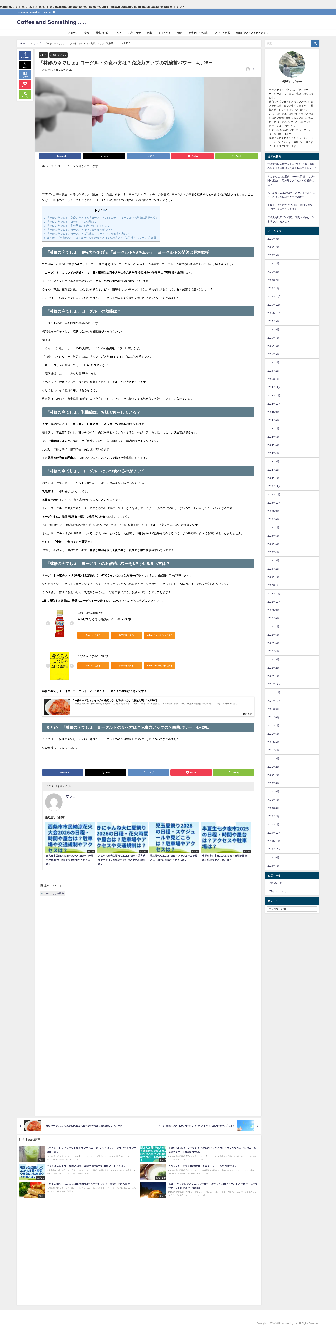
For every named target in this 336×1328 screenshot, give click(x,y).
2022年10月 (274, 602)
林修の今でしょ (58, 55)
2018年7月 (273, 865)
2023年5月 (273, 544)
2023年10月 (274, 503)
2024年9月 (273, 412)
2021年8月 (273, 717)
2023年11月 (273, 494)
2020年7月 (273, 775)
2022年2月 (273, 667)
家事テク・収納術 (198, 32)
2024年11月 (273, 395)
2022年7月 (273, 626)
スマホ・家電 (222, 32)
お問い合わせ (274, 883)
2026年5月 (273, 255)
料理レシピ (102, 32)
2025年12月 (274, 296)
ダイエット (165, 32)
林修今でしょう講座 (53, 893)
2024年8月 (273, 420)
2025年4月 (273, 362)
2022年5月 (273, 643)
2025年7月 (273, 337)
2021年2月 (273, 766)
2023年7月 (273, 527)
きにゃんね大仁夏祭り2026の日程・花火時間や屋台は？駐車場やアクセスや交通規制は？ (291, 180)
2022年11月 (273, 593)
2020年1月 (273, 824)
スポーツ (73, 32)
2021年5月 (273, 742)
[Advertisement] (148, 182)
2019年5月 (273, 857)
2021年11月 (273, 692)
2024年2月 (273, 469)
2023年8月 (273, 519)
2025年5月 (273, 354)
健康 (179, 32)
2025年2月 (273, 370)
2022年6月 (273, 635)
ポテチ (255, 69)
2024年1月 (273, 478)
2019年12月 (274, 833)
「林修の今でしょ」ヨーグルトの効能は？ (70, 221)
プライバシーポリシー (279, 891)
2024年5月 (273, 445)
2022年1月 (273, 676)
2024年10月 (274, 404)
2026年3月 (273, 272)
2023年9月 (273, 511)
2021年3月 (273, 758)
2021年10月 (274, 701)
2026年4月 (273, 263)
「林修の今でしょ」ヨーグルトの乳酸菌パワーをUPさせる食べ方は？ (86, 233)
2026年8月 (273, 238)
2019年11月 (273, 841)
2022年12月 (274, 585)
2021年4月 (273, 750)
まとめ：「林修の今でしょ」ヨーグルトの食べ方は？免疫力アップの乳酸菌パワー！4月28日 (100, 237)
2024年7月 (273, 428)
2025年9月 (273, 321)
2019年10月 (274, 849)
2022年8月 (273, 618)
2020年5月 (273, 791)
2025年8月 (273, 329)
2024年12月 (274, 387)
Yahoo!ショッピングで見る (160, 635)
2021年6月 (273, 734)
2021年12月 (274, 684)
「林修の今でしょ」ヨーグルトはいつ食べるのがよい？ (78, 229)
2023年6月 (273, 535)
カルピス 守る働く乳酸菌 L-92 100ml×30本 (104, 619)
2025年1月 (273, 379)
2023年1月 (273, 577)
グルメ (118, 32)
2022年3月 (273, 659)
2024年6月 (273, 436)
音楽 (86, 32)
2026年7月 (273, 247)
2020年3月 (273, 808)
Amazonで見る (93, 635)
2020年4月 (273, 800)
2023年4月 (273, 552)
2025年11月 (273, 305)
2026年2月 (273, 280)
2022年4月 (273, 651)
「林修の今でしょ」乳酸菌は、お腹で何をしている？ (77, 225)
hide (104, 210)
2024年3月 (273, 461)
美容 (149, 32)
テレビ (43, 55)
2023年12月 (274, 486)
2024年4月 (273, 453)
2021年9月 (273, 709)
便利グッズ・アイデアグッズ (252, 32)
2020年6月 (273, 783)
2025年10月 (274, 313)
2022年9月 (273, 610)
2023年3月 (273, 560)
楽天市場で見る (126, 635)
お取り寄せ (134, 32)
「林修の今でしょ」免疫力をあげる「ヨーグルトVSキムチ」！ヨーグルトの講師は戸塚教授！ (101, 217)
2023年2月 (273, 568)
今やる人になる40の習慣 (92, 656)
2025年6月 (273, 346)
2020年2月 (273, 816)
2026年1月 (273, 288)
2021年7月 (273, 725)
